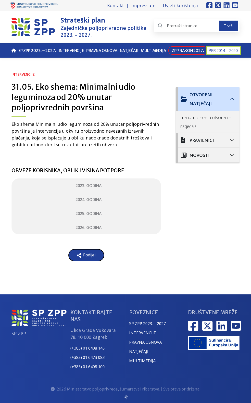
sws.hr (125, 397)
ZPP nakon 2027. (188, 50)
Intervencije (71, 50)
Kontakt (115, 5)
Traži (228, 25)
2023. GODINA (88, 185)
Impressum (143, 5)
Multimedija (153, 50)
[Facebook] (209, 5)
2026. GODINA (88, 227)
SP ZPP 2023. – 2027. (37, 50)
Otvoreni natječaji (201, 99)
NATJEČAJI (138, 351)
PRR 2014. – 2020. (223, 50)
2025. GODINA (88, 213)
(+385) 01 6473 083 (87, 357)
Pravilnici (201, 140)
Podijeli (89, 255)
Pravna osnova (101, 50)
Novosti (199, 155)
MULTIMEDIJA (142, 361)
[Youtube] (235, 5)
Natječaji (129, 50)
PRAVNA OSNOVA (145, 342)
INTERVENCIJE (142, 333)
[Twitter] (218, 5)
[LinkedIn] (226, 5)
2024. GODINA (88, 199)
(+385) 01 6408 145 (87, 348)
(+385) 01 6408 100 (87, 366)
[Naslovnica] (14, 50)
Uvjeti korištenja (180, 5)
